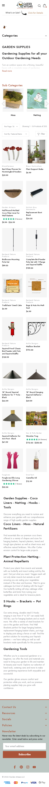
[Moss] (13, 100)
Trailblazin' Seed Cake (12, 305)
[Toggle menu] (3, 5)
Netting (37, 115)
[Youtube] (34, 767)
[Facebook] (14, 767)
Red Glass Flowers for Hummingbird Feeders (11, 170)
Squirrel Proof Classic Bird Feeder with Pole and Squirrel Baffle (11, 351)
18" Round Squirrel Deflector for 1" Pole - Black (11, 395)
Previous (3, 104)
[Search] (40, 6)
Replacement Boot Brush (34, 213)
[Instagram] (27, 767)
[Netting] (37, 100)
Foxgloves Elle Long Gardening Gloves (11, 479)
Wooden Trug (32, 436)
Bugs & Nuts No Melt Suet (35, 306)
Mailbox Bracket (33, 346)
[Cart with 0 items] (45, 5)
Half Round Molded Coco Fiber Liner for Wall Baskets (10, 213)
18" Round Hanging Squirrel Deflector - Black (34, 395)
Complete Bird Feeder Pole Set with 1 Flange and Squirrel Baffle (35, 262)
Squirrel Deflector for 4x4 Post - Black (11, 437)
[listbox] (19, 134)
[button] (24, 12)
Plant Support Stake (34, 169)
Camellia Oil (31, 478)
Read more (7, 70)
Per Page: (8, 126)
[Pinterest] (21, 767)
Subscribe (24, 754)
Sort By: (7, 134)
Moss (13, 115)
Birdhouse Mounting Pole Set (10, 260)
